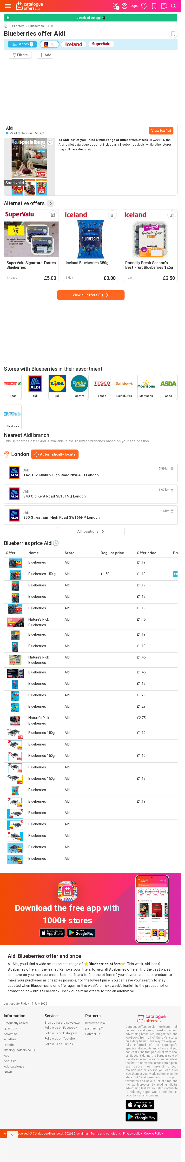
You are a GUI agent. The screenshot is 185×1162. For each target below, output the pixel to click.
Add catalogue (14, 1066)
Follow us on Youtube (60, 1038)
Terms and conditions (105, 1133)
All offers (18, 26)
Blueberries (36, 26)
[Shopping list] (164, 6)
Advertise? (11, 1034)
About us (10, 1061)
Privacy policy (132, 1133)
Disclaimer (81, 1133)
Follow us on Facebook (61, 1027)
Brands (9, 1045)
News (8, 1072)
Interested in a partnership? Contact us (95, 1028)
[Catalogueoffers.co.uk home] (29, 6)
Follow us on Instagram (61, 1033)
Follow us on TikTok (59, 1044)
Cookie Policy (153, 1133)
